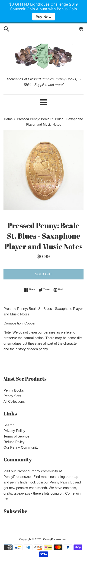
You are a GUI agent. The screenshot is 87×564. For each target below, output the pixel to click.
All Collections (14, 401)
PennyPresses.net (17, 477)
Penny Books (13, 390)
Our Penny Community (21, 447)
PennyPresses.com (55, 539)
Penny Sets (12, 396)
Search (8, 425)
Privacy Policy (14, 431)
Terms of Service (16, 436)
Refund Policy (14, 442)
